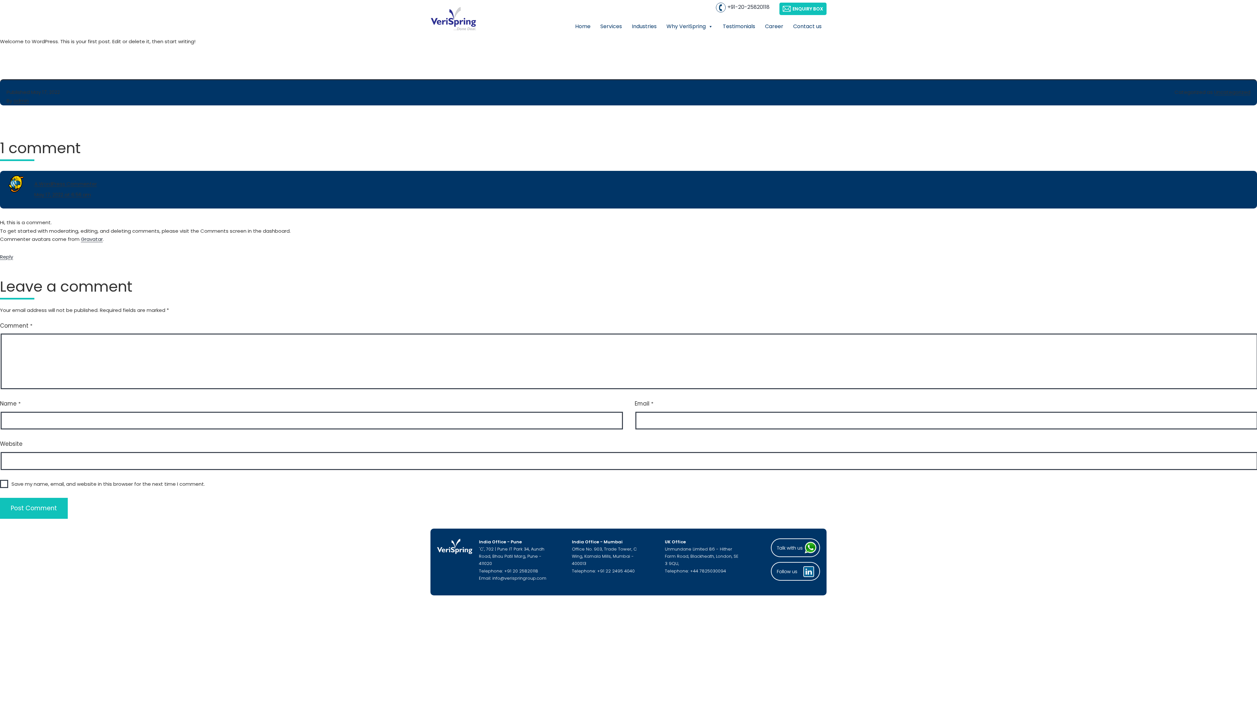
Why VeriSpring (686, 26)
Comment (16, 326)
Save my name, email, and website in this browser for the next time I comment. (108, 483)
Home (583, 26)
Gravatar (92, 239)
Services (611, 26)
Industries (644, 26)
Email (644, 404)
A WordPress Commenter (65, 183)
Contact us (807, 26)
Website (11, 444)
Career (774, 26)
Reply (6, 256)
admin (21, 100)
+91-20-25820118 (748, 7)
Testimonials (739, 26)
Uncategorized (1232, 92)
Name (10, 404)
